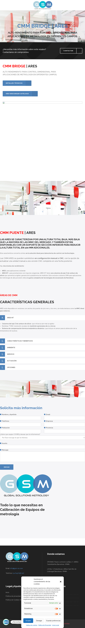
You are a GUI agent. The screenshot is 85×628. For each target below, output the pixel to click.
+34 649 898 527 (18, 573)
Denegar (39, 620)
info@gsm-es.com (16, 568)
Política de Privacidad (44, 625)
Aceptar (28, 620)
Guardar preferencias (53, 620)
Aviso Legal (55, 625)
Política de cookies (31, 625)
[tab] (42, 317)
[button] (61, 582)
